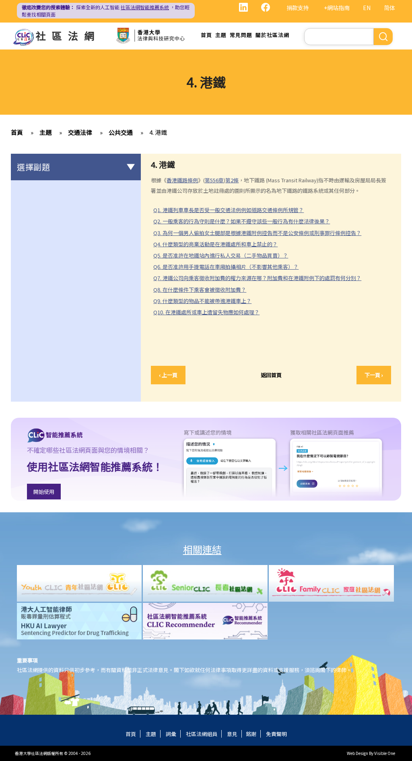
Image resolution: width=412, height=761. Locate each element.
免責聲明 (276, 734)
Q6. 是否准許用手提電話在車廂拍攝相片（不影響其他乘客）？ (226, 266)
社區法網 (68, 35)
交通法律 (80, 132)
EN (367, 8)
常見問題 (241, 35)
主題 (221, 35)
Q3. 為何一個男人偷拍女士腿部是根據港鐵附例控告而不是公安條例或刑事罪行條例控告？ (257, 233)
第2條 (232, 180)
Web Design (357, 753)
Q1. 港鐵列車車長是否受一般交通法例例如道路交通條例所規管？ (228, 210)
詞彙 (171, 734)
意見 (232, 734)
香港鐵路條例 (182, 180)
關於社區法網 (272, 35)
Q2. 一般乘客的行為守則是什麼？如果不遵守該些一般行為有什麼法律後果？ (241, 221)
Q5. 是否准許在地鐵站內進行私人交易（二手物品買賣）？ (220, 255)
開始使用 (43, 491)
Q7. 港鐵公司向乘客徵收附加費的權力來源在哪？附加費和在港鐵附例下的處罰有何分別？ (257, 278)
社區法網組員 (201, 734)
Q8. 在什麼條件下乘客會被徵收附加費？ (199, 289)
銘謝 (251, 734)
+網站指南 (337, 8)
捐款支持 (297, 8)
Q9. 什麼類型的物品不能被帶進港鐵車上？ (205, 301)
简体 (389, 8)
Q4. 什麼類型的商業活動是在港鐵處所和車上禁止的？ (215, 244)
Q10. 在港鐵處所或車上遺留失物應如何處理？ (206, 312)
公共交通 (121, 132)
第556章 (214, 180)
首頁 (206, 35)
